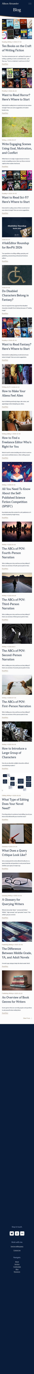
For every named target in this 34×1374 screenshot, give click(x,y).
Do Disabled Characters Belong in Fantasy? (15, 295)
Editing (9, 434)
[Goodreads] (17, 1233)
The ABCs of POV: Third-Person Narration (13, 604)
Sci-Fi (8, 387)
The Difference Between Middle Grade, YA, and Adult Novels (17, 953)
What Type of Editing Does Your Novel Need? (15, 804)
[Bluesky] (12, 1233)
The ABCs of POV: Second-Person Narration (13, 655)
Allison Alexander (10, 3)
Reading (4, 42)
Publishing (5, 945)
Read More (5, 64)
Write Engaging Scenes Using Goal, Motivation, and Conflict (17, 148)
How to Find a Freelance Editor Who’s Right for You (16, 442)
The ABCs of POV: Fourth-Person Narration (13, 553)
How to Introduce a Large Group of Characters (14, 753)
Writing (9, 42)
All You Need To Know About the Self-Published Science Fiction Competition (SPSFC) (16, 497)
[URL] (22, 1233)
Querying (4, 846)
